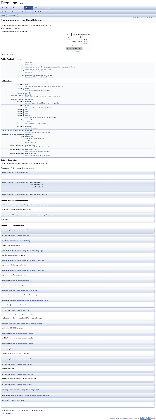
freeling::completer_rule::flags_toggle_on (30, 270)
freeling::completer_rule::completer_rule (15, 172)
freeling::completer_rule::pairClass (21, 374)
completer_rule (12, 15)
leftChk (27, 89)
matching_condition (17, 95)
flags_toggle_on (30, 149)
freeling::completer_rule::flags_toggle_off (30, 260)
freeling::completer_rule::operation (21, 364)
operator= (28, 71)
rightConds (29, 99)
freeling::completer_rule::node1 (20, 349)
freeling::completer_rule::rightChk (21, 384)
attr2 (26, 114)
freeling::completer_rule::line (19, 310)
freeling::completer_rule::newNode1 (21, 333)
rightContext (29, 135)
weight (27, 141)
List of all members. (7, 54)
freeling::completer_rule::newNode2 (21, 343)
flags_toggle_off (30, 153)
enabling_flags (30, 145)
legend (78, 51)
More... (51, 25)
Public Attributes (151, 17)
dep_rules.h (14, 28)
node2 (27, 112)
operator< (28, 75)
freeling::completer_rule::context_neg (17, 241)
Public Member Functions (139, 17)
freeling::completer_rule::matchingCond (28, 323)
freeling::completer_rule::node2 (20, 359)
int (23, 75)
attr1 (26, 110)
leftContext (28, 130)
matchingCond (30, 122)
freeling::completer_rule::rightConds (27, 390)
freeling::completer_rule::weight (14, 400)
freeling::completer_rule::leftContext (36, 300)
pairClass (28, 101)
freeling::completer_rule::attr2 (20, 235)
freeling (3, 15)
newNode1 (28, 115)
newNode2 (28, 120)
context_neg (29, 136)
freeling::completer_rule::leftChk (20, 280)
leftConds (28, 95)
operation (28, 126)
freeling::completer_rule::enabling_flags (30, 251)
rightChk (28, 93)
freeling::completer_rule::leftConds (26, 290)
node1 (27, 105)
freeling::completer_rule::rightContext (36, 395)
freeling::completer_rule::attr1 (20, 230)
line (26, 84)
